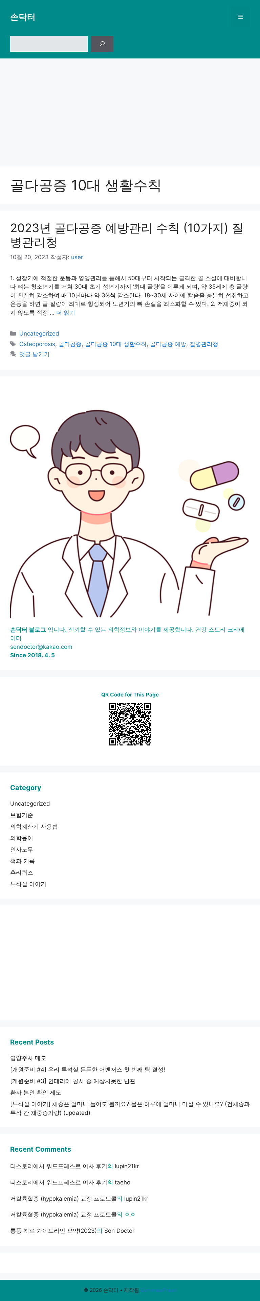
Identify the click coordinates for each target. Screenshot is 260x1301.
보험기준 (21, 815)
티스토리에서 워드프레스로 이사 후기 (58, 1166)
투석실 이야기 (28, 884)
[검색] (102, 44)
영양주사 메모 (28, 1058)
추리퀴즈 (21, 872)
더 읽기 (65, 312)
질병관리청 (204, 344)
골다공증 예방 (168, 344)
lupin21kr (127, 1166)
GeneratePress (158, 1290)
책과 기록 (22, 861)
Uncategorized (39, 333)
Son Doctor (119, 1230)
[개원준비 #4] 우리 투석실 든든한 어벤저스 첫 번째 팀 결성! (87, 1069)
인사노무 (21, 849)
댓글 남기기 (34, 354)
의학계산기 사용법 (34, 826)
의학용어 (21, 838)
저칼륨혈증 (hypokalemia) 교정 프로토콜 (63, 1198)
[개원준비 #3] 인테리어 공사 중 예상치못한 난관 (72, 1081)
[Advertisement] (130, 109)
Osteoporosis (37, 344)
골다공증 (70, 344)
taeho (122, 1182)
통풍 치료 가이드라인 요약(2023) (53, 1230)
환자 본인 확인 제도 (35, 1092)
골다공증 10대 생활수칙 (116, 344)
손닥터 (23, 17)
